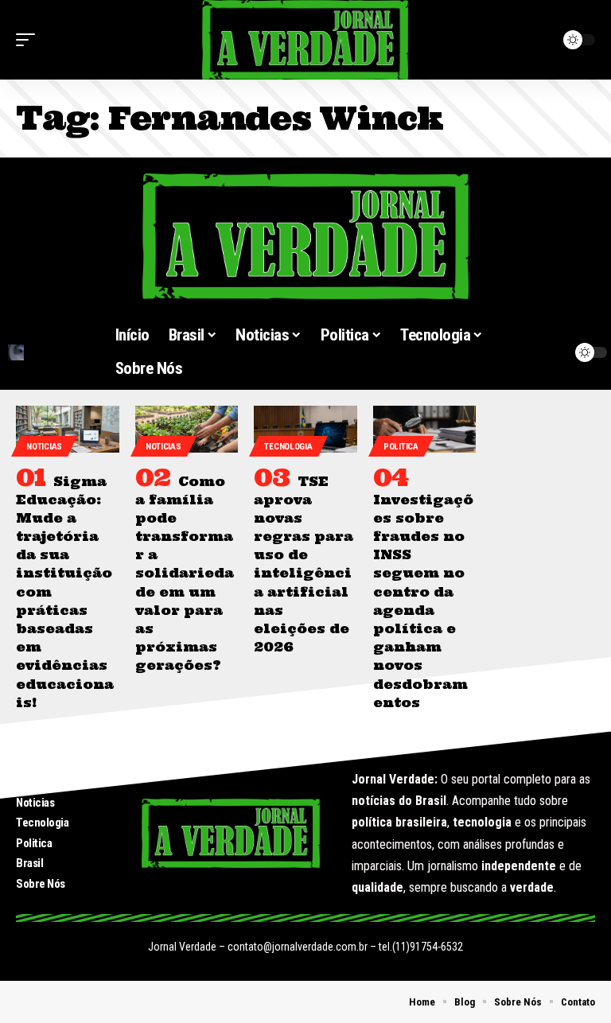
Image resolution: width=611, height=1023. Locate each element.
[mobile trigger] (29, 39)
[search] (51, 352)
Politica (400, 446)
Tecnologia (288, 446)
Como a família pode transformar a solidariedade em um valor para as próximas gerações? (184, 573)
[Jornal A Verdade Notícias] (305, 40)
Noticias (44, 446)
